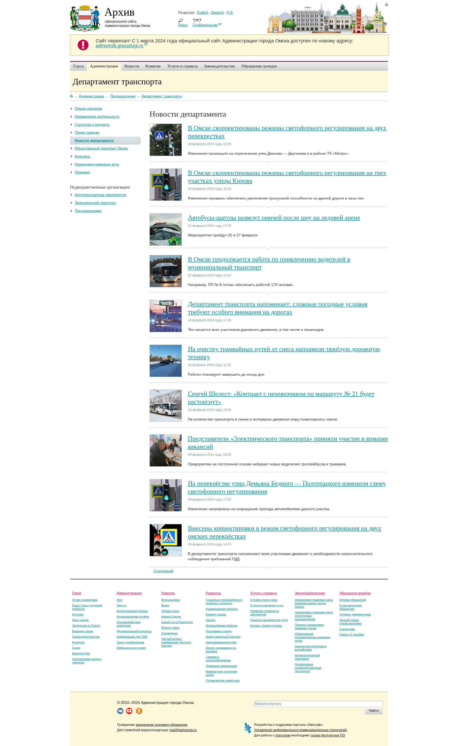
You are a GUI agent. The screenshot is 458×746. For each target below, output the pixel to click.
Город (76, 593)
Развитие (213, 593)
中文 (229, 13)
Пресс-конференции (130, 642)
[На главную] (71, 96)
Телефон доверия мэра (355, 614)
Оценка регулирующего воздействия (311, 648)
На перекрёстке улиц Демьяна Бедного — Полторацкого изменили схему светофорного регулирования (287, 487)
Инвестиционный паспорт (223, 636)
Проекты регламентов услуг (269, 620)
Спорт (76, 647)
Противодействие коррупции (128, 624)
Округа (121, 605)
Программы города (218, 631)
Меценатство (81, 653)
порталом (282, 735)
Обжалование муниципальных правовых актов (313, 637)
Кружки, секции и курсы (266, 625)
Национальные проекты (222, 608)
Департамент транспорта (117, 81)
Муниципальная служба (133, 616)
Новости (168, 593)
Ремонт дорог (170, 627)
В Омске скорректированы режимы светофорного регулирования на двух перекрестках (287, 131)
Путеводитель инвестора (223, 680)
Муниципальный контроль (134, 631)
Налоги (210, 620)
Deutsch (217, 13)
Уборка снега (170, 611)
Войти (386, 4)
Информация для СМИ (132, 636)
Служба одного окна (263, 599)
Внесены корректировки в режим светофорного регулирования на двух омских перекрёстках (284, 532)
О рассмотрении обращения (350, 607)
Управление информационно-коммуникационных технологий (300, 730)
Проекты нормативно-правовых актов (309, 626)
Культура (78, 642)
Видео (165, 605)
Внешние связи (82, 631)
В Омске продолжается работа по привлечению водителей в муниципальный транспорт (269, 263)
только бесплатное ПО (327, 735)
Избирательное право (131, 647)
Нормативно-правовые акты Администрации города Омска (314, 603)
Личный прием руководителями (350, 621)
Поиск (183, 25)
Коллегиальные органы (132, 611)
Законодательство (310, 593)
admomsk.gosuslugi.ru (119, 45)
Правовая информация (221, 665)
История (77, 614)
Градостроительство (86, 636)
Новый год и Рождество (177, 622)
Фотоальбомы (170, 599)
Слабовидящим (205, 25)
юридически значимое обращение (161, 725)
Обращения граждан (355, 593)
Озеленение (169, 633)
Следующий (163, 571)
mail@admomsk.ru (183, 730)
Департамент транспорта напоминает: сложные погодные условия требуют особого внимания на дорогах (277, 308)
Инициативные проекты (221, 625)
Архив (119, 11)
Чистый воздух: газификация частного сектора (176, 642)
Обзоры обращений (352, 599)
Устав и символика (85, 599)
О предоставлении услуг (267, 605)
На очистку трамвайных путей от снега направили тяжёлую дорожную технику (284, 352)
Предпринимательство (221, 642)
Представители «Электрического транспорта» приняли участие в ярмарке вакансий (288, 442)
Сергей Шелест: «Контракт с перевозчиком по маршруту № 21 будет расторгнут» (281, 397)
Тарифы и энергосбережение (218, 658)
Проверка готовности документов (264, 612)
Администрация (129, 593)
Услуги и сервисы (263, 593)
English (202, 13)
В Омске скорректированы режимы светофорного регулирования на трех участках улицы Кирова (287, 176)
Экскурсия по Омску (86, 625)
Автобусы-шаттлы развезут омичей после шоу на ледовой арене (274, 217)
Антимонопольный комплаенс (307, 657)
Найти (373, 711)
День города (80, 620)
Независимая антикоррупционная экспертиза (308, 668)
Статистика (347, 629)
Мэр (119, 599)
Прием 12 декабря (351, 634)
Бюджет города (216, 614)
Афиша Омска (171, 616)
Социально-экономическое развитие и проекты (224, 601)
